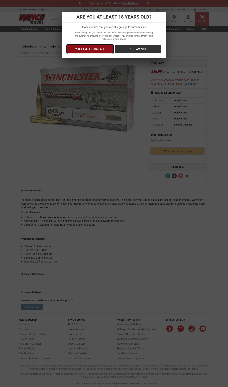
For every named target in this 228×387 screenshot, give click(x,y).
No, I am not (138, 49)
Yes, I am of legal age (90, 49)
